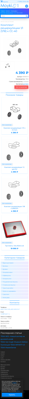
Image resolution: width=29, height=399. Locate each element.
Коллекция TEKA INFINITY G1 (13, 345)
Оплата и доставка (5, 359)
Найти (26, 16)
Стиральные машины (9, 285)
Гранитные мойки (8, 288)
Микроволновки (7, 272)
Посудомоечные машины (10, 282)
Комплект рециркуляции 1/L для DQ (14, 168)
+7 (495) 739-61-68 (22, 1)
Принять (12, 395)
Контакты (3, 361)
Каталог (3, 354)
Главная (3, 352)
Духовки (5, 269)
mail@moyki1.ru (5, 314)
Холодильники (7, 278)
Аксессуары (6, 297)
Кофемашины (7, 275)
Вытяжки (5, 266)
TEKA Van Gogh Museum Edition (14, 342)
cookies (14, 382)
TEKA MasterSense (8, 348)
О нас (2, 357)
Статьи (2, 355)
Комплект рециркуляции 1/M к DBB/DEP (14, 207)
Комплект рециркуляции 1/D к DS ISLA (14, 129)
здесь (18, 391)
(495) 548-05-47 (15, 309)
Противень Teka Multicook (14, 246)
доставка (25, 84)
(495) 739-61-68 (5, 309)
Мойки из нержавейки (9, 291)
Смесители (6, 294)
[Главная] (9, 8)
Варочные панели (8, 263)
